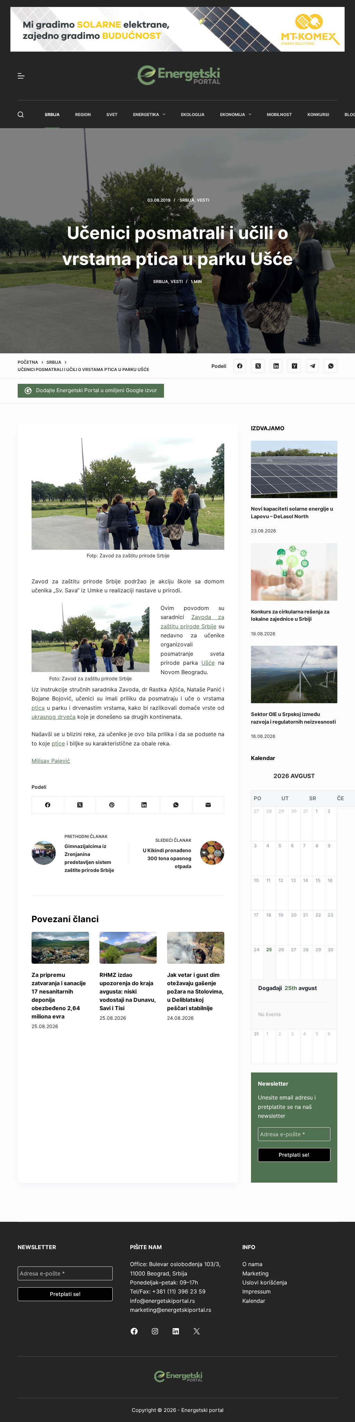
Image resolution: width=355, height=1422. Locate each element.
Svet (112, 114)
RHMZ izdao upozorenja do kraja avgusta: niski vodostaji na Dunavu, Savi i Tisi (127, 991)
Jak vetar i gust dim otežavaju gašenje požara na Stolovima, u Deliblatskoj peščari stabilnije (195, 991)
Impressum (256, 1291)
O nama (252, 1264)
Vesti (203, 200)
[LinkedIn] (276, 365)
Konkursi (318, 114)
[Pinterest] (112, 805)
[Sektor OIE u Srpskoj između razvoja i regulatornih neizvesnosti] (294, 674)
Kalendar (253, 1300)
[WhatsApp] (330, 365)
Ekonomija (232, 114)
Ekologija (193, 114)
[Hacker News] (294, 365)
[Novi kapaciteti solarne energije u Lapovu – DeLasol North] (294, 469)
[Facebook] (239, 365)
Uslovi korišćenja (264, 1282)
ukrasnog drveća (54, 716)
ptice (58, 743)
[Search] (21, 114)
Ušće (208, 662)
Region (83, 114)
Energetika (146, 114)
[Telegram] (312, 365)
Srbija (52, 114)
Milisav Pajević (51, 760)
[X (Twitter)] (258, 365)
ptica (38, 707)
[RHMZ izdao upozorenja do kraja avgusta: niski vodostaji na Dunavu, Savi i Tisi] (128, 948)
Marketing (255, 1273)
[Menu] (21, 75)
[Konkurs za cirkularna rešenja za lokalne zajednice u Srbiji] (294, 572)
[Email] (208, 805)
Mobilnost (279, 114)
